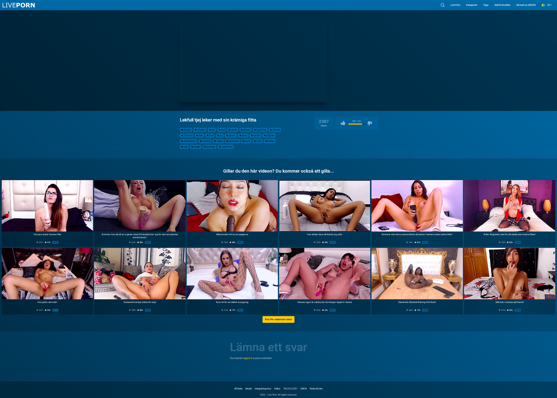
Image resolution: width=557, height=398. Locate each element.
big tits (233, 130)
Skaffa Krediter (502, 5)
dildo (200, 135)
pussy (247, 141)
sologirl (196, 147)
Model (248, 388)
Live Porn (455, 5)
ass (213, 130)
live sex (256, 135)
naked (219, 141)
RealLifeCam (316, 388)
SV (547, 5)
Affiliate (238, 388)
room (258, 141)
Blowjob (187, 130)
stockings (210, 147)
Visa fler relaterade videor (278, 319)
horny (244, 135)
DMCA (303, 388)
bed (223, 130)
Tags (486, 5)
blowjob (246, 130)
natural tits (233, 141)
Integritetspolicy (263, 388)
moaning (206, 141)
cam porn (187, 135)
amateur (201, 130)
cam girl (276, 130)
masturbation (189, 141)
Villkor (277, 388)
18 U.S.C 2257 (290, 388)
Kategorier (471, 5)
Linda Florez (227, 147)
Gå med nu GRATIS (526, 5)
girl (220, 135)
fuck (211, 135)
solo (185, 147)
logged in (247, 358)
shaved (270, 141)
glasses (232, 135)
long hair (270, 135)
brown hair (261, 130)
